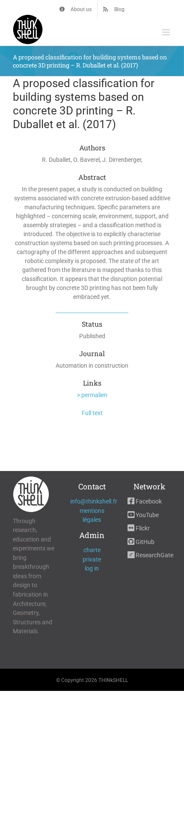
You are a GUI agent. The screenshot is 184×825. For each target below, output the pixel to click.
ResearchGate (153, 555)
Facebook (148, 501)
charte (92, 550)
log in (92, 568)
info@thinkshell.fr (93, 501)
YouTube (146, 515)
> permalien (92, 395)
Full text (92, 413)
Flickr (142, 528)
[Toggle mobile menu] (166, 32)
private (92, 559)
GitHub (144, 541)
